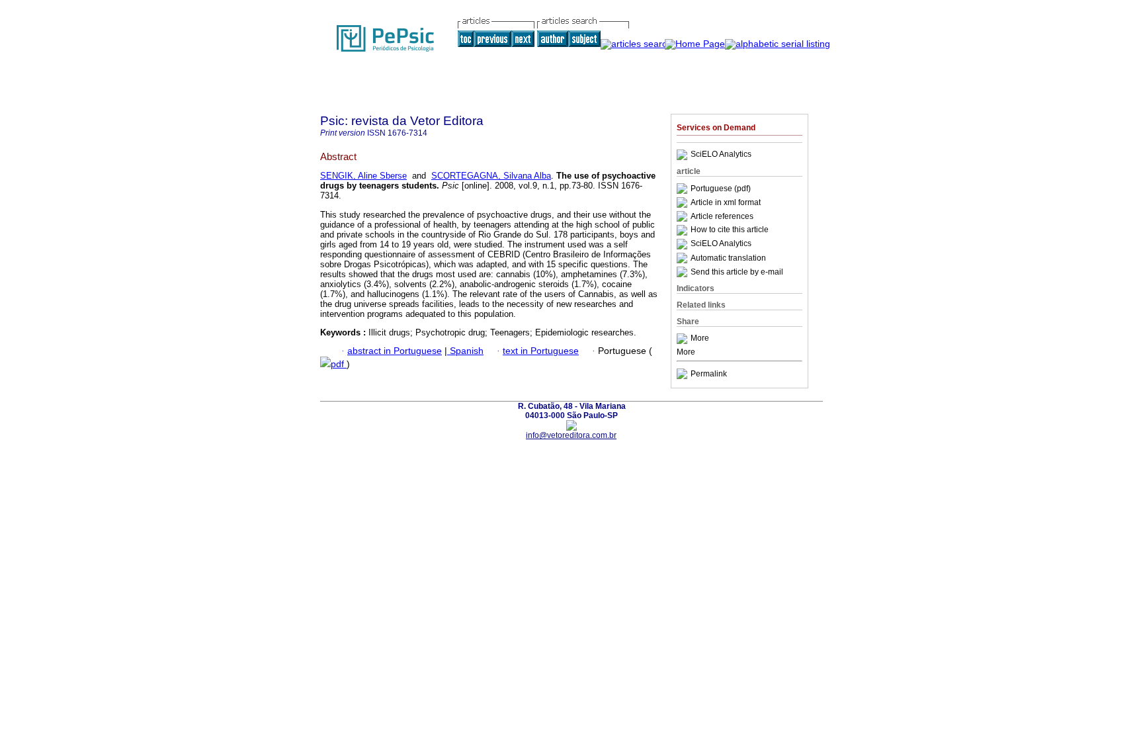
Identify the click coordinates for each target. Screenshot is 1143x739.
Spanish (465, 351)
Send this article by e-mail (737, 272)
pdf (339, 364)
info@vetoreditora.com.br (571, 435)
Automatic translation (728, 258)
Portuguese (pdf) (721, 188)
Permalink (709, 373)
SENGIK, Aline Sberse (363, 176)
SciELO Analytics (721, 154)
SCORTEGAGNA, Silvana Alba (491, 176)
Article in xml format (726, 202)
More (700, 338)
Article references (722, 216)
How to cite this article (730, 230)
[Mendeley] (684, 338)
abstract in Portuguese (394, 351)
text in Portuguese (541, 351)
